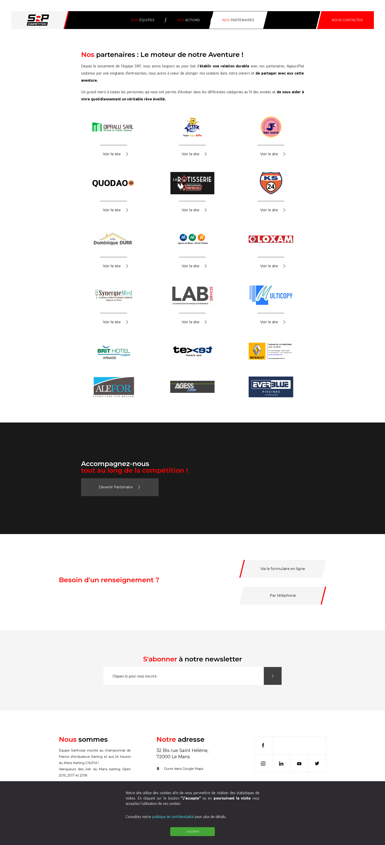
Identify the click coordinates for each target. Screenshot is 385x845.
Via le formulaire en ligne (282, 569)
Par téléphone (283, 595)
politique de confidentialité (173, 817)
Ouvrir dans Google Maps (183, 769)
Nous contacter (347, 20)
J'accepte (192, 831)
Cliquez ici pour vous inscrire (135, 676)
